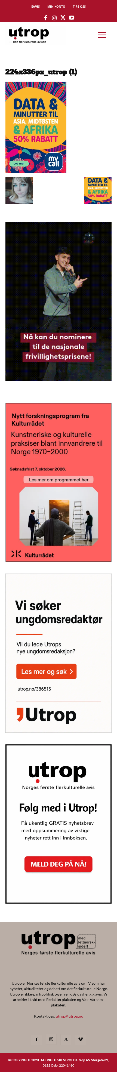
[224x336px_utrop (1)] (35, 171)
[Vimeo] (80, 1039)
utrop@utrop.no (69, 1016)
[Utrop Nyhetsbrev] (58, 902)
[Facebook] (36, 1039)
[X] (65, 1039)
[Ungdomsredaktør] (58, 731)
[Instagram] (51, 1039)
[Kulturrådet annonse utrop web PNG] (58, 560)
